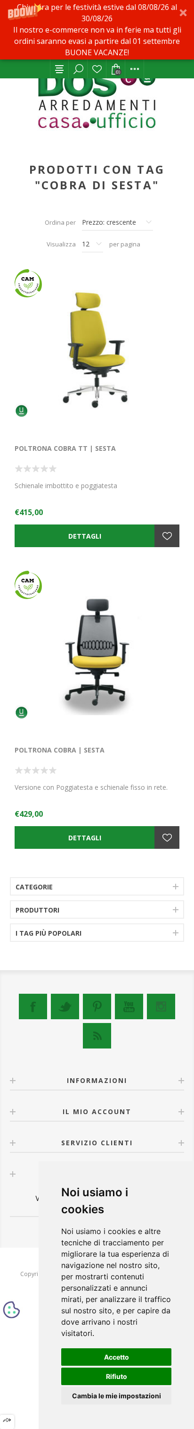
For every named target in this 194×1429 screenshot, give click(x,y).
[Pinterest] (97, 1006)
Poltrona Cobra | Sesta (60, 749)
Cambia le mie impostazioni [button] (116, 1396)
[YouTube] (129, 1006)
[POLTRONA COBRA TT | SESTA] (97, 351)
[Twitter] (65, 1006)
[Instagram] (161, 1006)
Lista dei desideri (97, 68)
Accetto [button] (116, 1357)
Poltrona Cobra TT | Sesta (65, 448)
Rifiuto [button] (116, 1376)
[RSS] (97, 1035)
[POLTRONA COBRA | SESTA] (97, 653)
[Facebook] (33, 1006)
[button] (97, 29)
